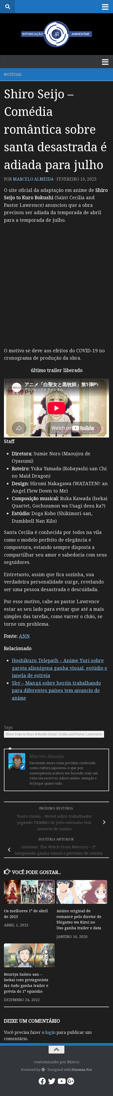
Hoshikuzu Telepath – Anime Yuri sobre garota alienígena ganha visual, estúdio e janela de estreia (59, 667)
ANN (24, 636)
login (50, 1032)
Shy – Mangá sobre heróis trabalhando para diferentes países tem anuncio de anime (56, 690)
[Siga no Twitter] (51, 1081)
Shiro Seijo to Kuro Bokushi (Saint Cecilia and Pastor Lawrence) (54, 734)
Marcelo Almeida (33, 179)
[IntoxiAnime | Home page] (56, 34)
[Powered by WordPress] (43, 1069)
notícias (13, 74)
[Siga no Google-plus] (70, 1081)
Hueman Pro (81, 1069)
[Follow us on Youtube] (61, 1081)
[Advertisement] (56, 284)
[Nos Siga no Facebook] (42, 1081)
